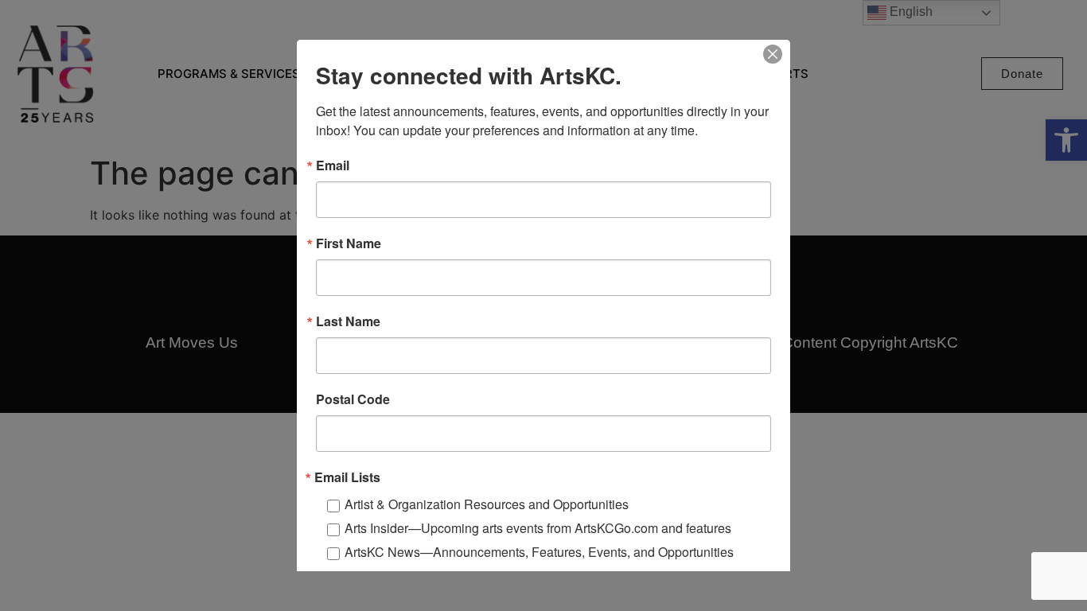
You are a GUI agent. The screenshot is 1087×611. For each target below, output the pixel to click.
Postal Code (353, 399)
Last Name (348, 321)
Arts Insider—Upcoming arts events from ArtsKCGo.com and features (538, 528)
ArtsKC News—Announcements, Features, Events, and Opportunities (539, 552)
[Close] (772, 54)
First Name (348, 243)
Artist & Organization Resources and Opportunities (487, 504)
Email (332, 165)
